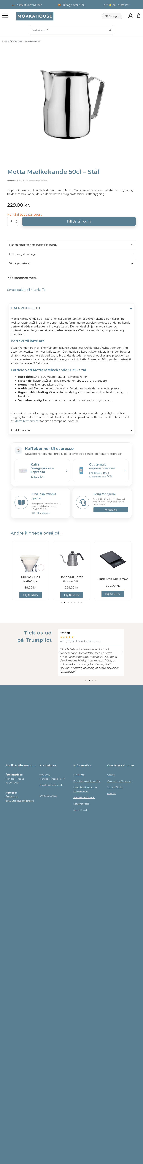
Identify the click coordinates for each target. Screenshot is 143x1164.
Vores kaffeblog (115, 787)
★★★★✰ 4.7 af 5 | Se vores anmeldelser (27, 180)
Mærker (111, 793)
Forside (5, 41)
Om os (111, 774)
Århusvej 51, (12, 796)
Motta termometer (26, 421)
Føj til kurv (30, 595)
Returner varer (81, 803)
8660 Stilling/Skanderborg (20, 800)
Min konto (79, 774)
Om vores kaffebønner (119, 781)
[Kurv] (138, 15)
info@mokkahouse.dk (51, 785)
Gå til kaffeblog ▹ (41, 512)
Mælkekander (32, 41)
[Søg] (110, 30)
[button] (61, 602)
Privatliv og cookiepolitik (86, 781)
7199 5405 (44, 774)
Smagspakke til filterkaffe (26, 290)
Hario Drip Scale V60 (72, 579)
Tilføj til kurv (78, 221)
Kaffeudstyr (17, 41)
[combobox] (68, 30)
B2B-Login (112, 16)
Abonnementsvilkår (84, 797)
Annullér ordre (81, 810)
